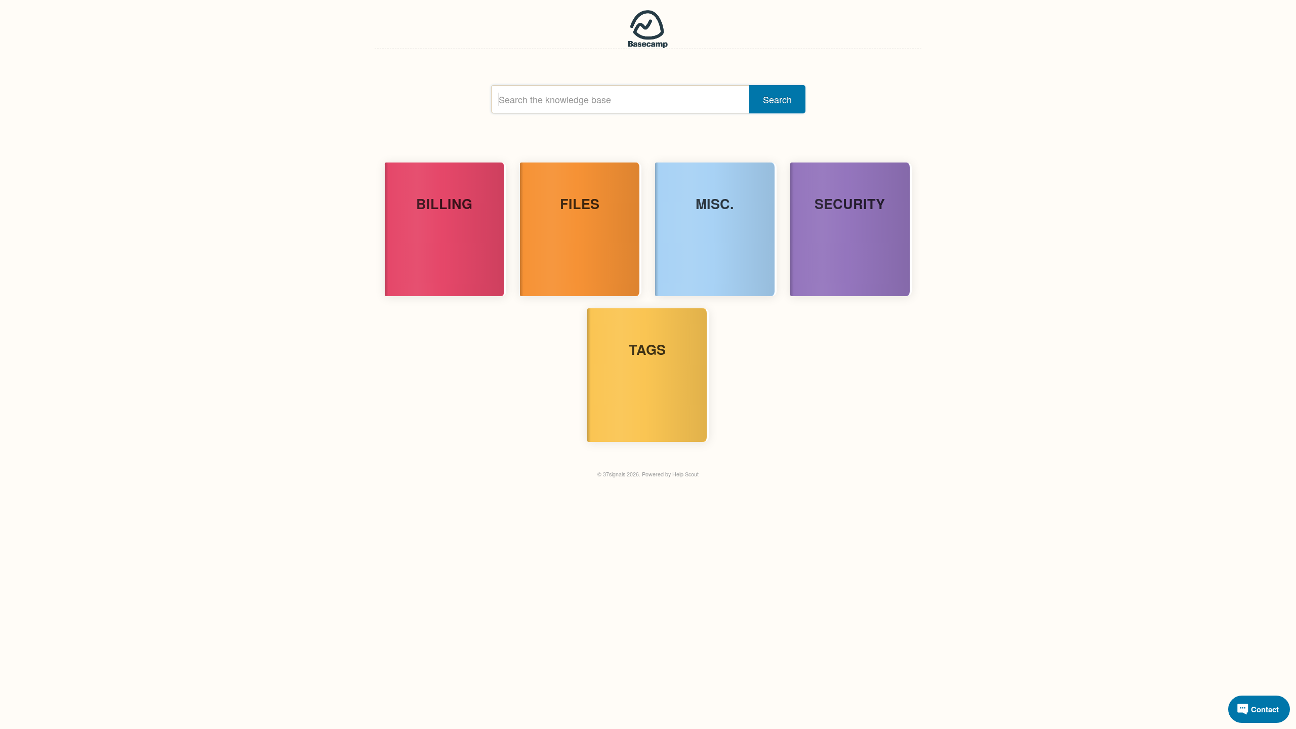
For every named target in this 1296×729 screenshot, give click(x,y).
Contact (1265, 709)
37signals (614, 474)
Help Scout (685, 474)
